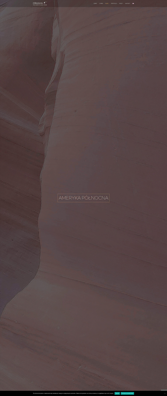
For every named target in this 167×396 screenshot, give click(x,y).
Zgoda (117, 393)
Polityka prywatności (127, 393)
